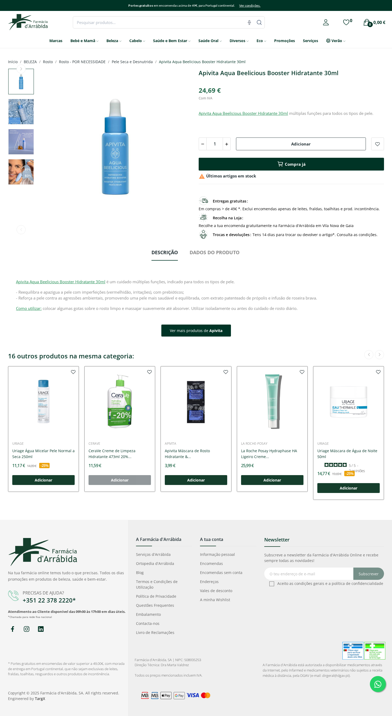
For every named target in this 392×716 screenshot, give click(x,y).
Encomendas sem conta (221, 572)
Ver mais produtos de (196, 330)
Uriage (18, 443)
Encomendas (211, 563)
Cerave (94, 443)
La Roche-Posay (254, 443)
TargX (40, 698)
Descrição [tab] (164, 252)
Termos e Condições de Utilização (157, 584)
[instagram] (26, 629)
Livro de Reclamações (155, 632)
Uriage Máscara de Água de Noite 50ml (347, 453)
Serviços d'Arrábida (153, 554)
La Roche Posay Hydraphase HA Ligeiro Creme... (269, 453)
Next (21, 69)
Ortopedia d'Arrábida (155, 563)
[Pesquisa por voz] (249, 22)
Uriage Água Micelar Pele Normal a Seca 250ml (43, 453)
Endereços (209, 581)
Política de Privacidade (156, 596)
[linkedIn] (40, 629)
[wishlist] (73, 372)
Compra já (295, 164)
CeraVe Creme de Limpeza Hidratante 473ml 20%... (112, 453)
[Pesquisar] (259, 22)
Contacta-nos (147, 623)
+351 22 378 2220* (49, 600)
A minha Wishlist (215, 599)
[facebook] (12, 629)
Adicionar (301, 144)
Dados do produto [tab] (214, 252)
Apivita (170, 443)
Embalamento (148, 614)
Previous (21, 229)
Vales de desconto (216, 590)
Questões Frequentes (155, 605)
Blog (140, 572)
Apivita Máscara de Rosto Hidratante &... (187, 453)
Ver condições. (250, 5)
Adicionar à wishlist (377, 143)
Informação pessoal (217, 554)
